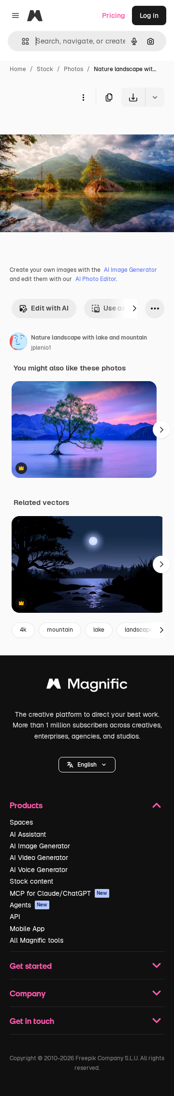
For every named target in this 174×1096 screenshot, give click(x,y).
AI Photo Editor (95, 279)
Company (27, 993)
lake (98, 630)
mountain (60, 630)
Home (18, 69)
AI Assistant (28, 834)
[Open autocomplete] (21, 41)
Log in (149, 15)
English (87, 765)
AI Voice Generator (39, 869)
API (15, 916)
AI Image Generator (130, 270)
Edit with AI (50, 308)
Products (26, 805)
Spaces (21, 822)
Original (61, 129)
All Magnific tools (36, 940)
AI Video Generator (39, 857)
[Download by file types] (154, 97)
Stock (45, 69)
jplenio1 (41, 348)
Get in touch (32, 1021)
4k (23, 630)
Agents (28, 905)
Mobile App (27, 928)
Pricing (113, 15)
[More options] (83, 97)
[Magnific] (87, 686)
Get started (31, 966)
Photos (73, 69)
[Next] (134, 308)
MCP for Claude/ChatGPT (58, 893)
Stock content (31, 881)
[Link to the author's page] (18, 343)
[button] (87, 764)
